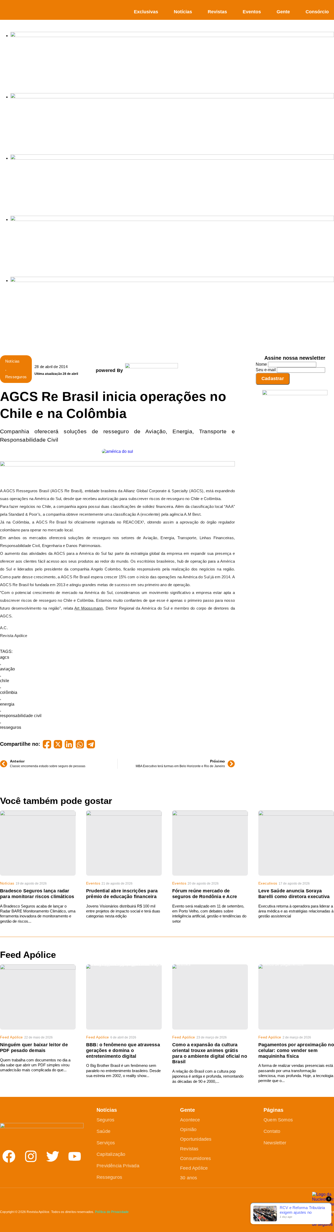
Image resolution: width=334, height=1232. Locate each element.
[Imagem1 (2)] (172, 219)
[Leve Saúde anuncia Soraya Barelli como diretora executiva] (296, 843)
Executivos (267, 883)
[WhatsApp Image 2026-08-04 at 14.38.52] (172, 280)
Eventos (252, 11)
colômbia (8, 692)
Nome (261, 364)
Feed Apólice (11, 1037)
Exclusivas (146, 11)
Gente (283, 11)
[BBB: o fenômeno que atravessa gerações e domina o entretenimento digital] (124, 997)
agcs (4, 657)
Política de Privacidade (112, 1212)
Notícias (183, 11)
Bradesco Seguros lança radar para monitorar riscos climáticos (37, 893)
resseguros (10, 727)
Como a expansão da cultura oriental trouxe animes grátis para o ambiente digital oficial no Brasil (209, 1053)
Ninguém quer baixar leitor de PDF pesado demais (34, 1047)
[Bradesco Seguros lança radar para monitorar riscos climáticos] (38, 843)
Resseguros (16, 377)
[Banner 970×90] (117, 465)
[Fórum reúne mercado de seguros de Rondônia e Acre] (210, 843)
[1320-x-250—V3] (172, 35)
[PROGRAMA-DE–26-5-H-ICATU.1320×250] (172, 158)
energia (7, 704)
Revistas (217, 11)
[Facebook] (8, 1156)
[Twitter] (52, 1156)
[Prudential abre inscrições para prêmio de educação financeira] (124, 843)
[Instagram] (30, 1156)
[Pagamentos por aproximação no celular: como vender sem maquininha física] (296, 997)
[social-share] (47, 744)
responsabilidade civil (20, 715)
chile (4, 680)
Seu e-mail (266, 370)
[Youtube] (74, 1156)
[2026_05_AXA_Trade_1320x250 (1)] (172, 97)
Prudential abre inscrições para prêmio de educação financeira (122, 893)
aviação (7, 669)
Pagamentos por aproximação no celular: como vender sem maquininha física (296, 1050)
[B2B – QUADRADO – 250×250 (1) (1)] (294, 394)
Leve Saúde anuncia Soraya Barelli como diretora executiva (294, 893)
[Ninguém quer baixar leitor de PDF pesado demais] (38, 997)
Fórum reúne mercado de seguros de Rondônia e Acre (204, 893)
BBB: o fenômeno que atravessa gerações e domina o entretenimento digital (123, 1050)
